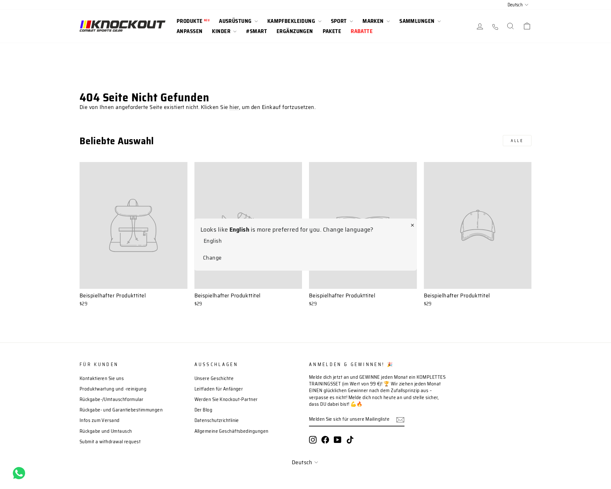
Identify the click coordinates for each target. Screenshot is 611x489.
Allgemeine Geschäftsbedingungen (231, 431)
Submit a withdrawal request (110, 441)
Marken (373, 21)
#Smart (256, 31)
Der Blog (203, 410)
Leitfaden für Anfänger (218, 389)
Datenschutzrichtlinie (216, 420)
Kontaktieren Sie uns (102, 378)
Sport (339, 21)
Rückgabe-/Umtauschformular (112, 399)
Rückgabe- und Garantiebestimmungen (121, 410)
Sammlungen (417, 21)
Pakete (332, 31)
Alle (517, 141)
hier (234, 107)
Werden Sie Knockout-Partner (226, 399)
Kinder (222, 31)
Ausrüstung (236, 21)
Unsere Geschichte (214, 378)
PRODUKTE (193, 21)
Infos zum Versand (100, 420)
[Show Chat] (20, 473)
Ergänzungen (295, 31)
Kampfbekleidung (292, 21)
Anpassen (189, 31)
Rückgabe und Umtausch (106, 431)
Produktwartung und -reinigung (113, 389)
